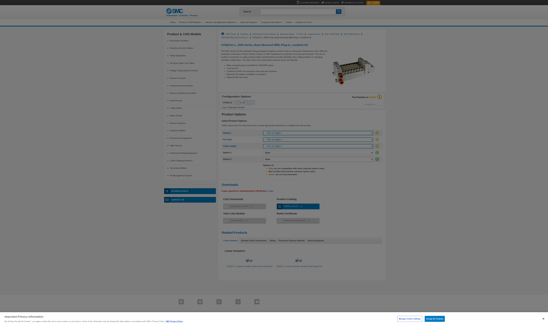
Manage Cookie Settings (410, 319)
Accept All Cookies (434, 319)
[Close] (543, 319)
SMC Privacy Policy (174, 321)
